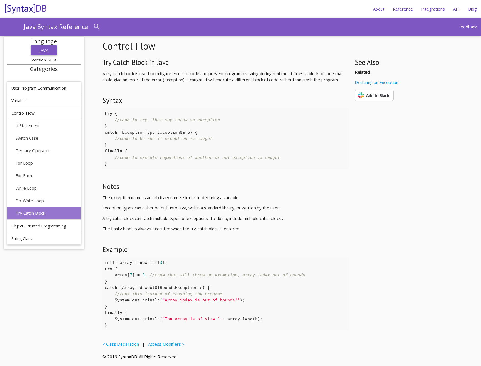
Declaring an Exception (376, 82)
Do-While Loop (30, 200)
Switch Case (27, 138)
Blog (472, 9)
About (378, 9)
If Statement (28, 125)
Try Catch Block (30, 213)
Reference (403, 9)
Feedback (467, 26)
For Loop (24, 163)
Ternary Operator (33, 150)
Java (43, 50)
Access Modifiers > (165, 344)
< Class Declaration (121, 344)
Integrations (433, 9)
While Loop (26, 188)
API (456, 9)
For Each (24, 175)
